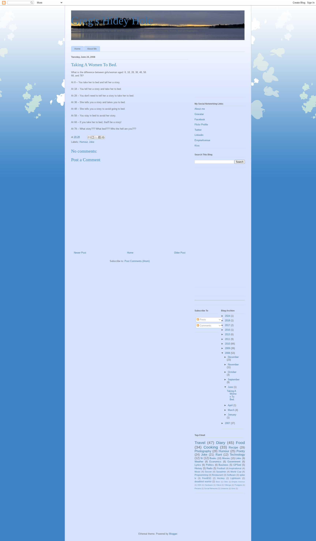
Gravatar (199, 114)
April (230, 405)
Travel (200, 442)
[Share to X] (96, 137)
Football (221, 468)
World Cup (235, 471)
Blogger (173, 533)
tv (202, 458)
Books (213, 458)
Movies (226, 458)
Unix (233, 488)
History (198, 468)
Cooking (211, 447)
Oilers (218, 485)
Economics (215, 461)
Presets (198, 488)
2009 (228, 348)
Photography (203, 451)
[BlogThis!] (93, 137)
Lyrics (198, 465)
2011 (228, 339)
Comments (205, 325)
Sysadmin (221, 471)
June (231, 387)
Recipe (233, 447)
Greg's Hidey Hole (112, 21)
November (233, 364)
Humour (84, 142)
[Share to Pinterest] (103, 137)
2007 (228, 423)
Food (240, 442)
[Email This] (89, 137)
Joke (91, 142)
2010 (228, 343)
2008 (228, 353)
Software (231, 475)
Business (223, 465)
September (233, 379)
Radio (209, 468)
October (232, 372)
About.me (200, 108)
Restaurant (217, 475)
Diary (220, 442)
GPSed (237, 465)
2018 (228, 320)
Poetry (240, 451)
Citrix (226, 482)
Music (197, 471)
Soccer (208, 471)
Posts (202, 319)
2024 (228, 316)
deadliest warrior (203, 481)
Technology (237, 454)
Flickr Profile (201, 124)
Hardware (209, 485)
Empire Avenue (238, 482)
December (233, 357)
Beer (218, 482)
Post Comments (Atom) (137, 261)
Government (233, 461)
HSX (199, 485)
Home (77, 49)
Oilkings (228, 485)
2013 (228, 334)
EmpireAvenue (202, 140)
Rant (219, 454)
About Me (92, 49)
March (231, 410)
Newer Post (80, 252)
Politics (210, 465)
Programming (201, 475)
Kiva (197, 145)
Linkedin (199, 135)
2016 (228, 329)
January (232, 414)
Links (238, 458)
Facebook (200, 119)
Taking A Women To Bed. (231, 395)
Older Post (179, 252)
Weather (199, 461)
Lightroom (235, 478)
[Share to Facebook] (99, 137)
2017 (228, 325)
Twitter (198, 129)
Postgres (238, 485)
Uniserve (224, 488)
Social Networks (211, 488)
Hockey (221, 478)
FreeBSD (206, 478)
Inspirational (235, 468)
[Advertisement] (213, 75)
